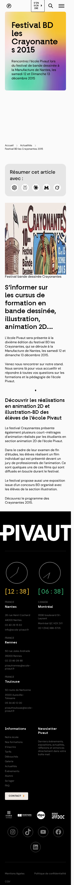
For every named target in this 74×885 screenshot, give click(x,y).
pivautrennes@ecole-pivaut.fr (17, 667)
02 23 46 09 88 (14, 660)
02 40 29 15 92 (13, 625)
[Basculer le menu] (50, 5)
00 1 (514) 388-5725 (49, 628)
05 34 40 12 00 (13, 703)
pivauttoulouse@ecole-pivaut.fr (18, 709)
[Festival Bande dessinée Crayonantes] (35, 239)
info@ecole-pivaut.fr (17, 629)
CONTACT (15, 796)
